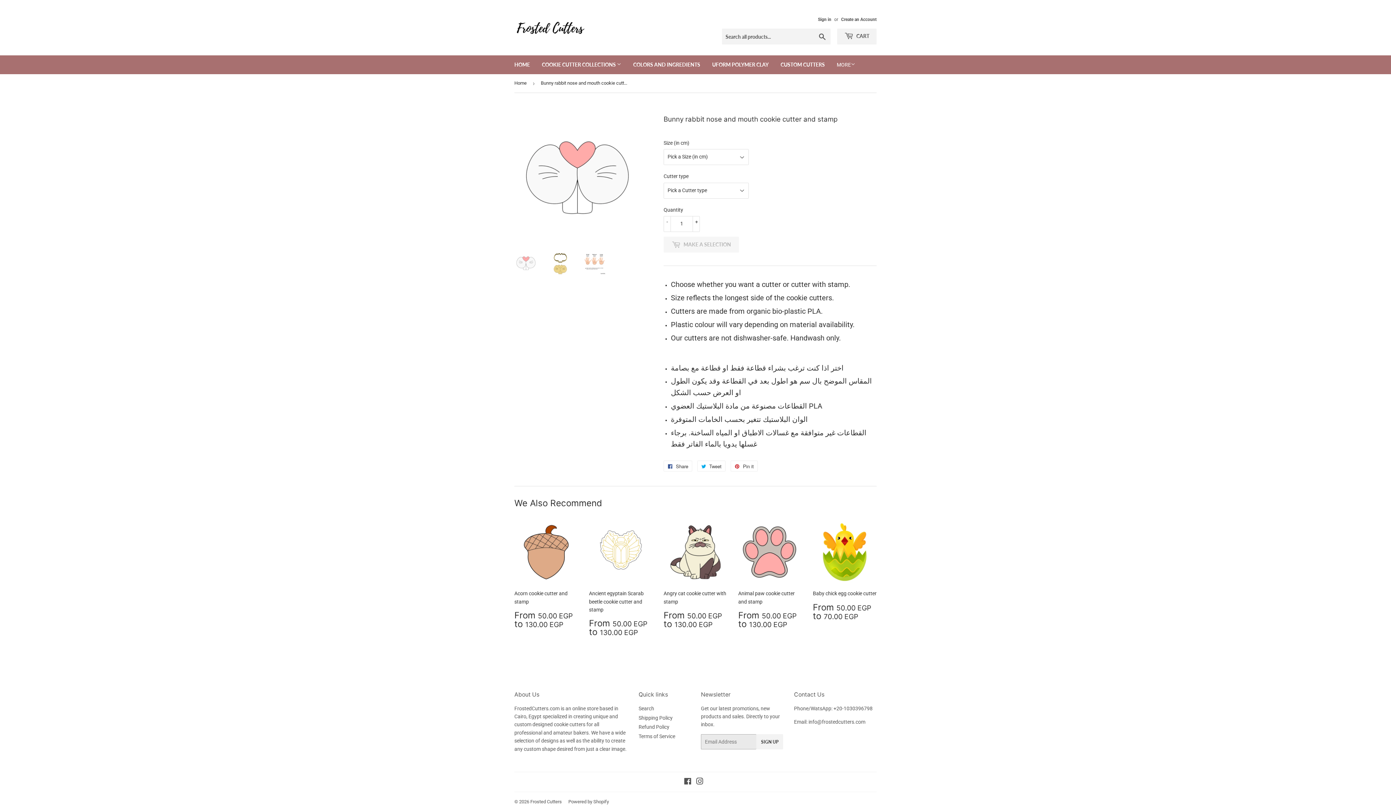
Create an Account (859, 19)
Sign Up (769, 742)
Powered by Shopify (588, 801)
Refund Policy (654, 727)
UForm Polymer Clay (740, 65)
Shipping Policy (656, 718)
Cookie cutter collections (579, 65)
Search (646, 708)
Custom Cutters (803, 65)
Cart (862, 36)
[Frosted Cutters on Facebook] (688, 782)
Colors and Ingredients (666, 65)
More (844, 65)
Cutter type (676, 176)
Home (522, 65)
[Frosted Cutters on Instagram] (699, 782)
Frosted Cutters (546, 801)
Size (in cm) (676, 143)
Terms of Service (657, 736)
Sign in (824, 19)
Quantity (673, 210)
